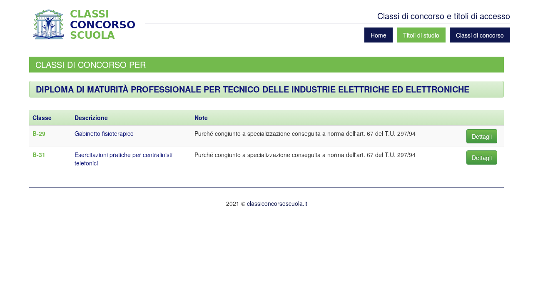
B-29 (38, 133)
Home (378, 35)
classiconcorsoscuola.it (277, 203)
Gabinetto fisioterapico (104, 133)
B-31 (38, 154)
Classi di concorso (480, 35)
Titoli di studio (421, 35)
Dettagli (482, 136)
